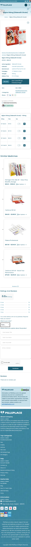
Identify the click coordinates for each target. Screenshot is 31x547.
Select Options (20, 184)
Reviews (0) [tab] (15, 286)
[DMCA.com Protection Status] (25, 389)
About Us (3, 468)
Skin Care (3, 450)
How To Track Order (6, 488)
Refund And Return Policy (7, 470)
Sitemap (2, 475)
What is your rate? (6, 321)
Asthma (2, 447)
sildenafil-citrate (20, 92)
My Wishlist (3, 483)
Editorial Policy (4, 491)
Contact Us (3, 465)
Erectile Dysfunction (12, 53)
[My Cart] (29, 1)
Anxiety (2, 445)
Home (6, 17)
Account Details (4, 463)
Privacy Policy (4, 473)
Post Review (16, 368)
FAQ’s (2, 493)
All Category (3, 455)
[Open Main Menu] (29, 5)
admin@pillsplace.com (8, 404)
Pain (1, 442)
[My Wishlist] (27, 1)
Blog (1, 486)
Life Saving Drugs (5, 452)
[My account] (25, 1)
